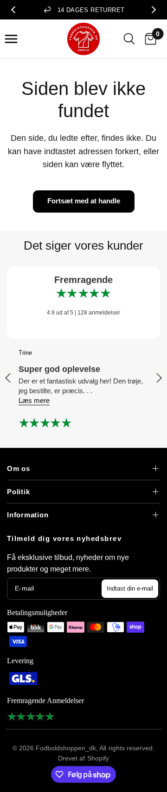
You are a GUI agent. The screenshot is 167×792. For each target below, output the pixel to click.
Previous (16, 9)
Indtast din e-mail (130, 588)
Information (27, 515)
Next (151, 9)
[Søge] (129, 38)
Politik (18, 492)
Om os (18, 468)
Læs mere (34, 400)
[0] (148, 38)
